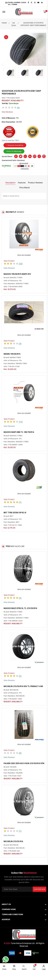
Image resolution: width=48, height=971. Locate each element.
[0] (44, 11)
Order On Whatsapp (13, 151)
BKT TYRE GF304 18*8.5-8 (15, 512)
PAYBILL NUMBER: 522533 (17, 3)
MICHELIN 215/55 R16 (13, 841)
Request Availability (15, 145)
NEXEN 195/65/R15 (12, 354)
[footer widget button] (24, 904)
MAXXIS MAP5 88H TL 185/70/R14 (19, 432)
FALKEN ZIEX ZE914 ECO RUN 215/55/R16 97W (24, 763)
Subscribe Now (39, 889)
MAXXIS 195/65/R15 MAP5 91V (17, 274)
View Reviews (7, 112)
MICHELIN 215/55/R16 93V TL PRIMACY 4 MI (23, 686)
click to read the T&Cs (10, 140)
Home (4, 23)
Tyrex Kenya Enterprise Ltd (22, 943)
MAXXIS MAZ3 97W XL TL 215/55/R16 (20, 608)
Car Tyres (13, 24)
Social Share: (7, 156)
